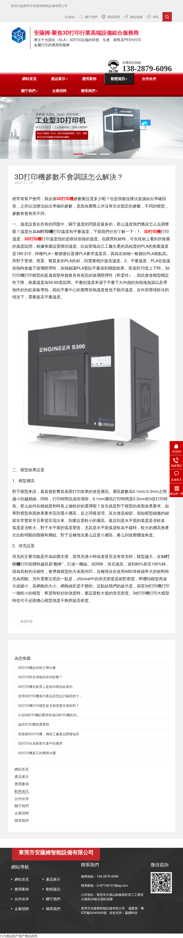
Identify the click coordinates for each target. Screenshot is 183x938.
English (70, 17)
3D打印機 (65, 198)
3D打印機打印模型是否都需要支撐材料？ (48, 705)
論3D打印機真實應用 (33, 724)
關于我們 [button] (28, 90)
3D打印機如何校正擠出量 (37, 667)
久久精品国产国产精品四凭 (18, 936)
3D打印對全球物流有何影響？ (40, 676)
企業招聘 (59, 90)
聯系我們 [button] (88, 90)
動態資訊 (22, 791)
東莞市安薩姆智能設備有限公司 (103, 908)
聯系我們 (114, 17)
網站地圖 (136, 17)
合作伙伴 (149, 78)
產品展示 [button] (58, 78)
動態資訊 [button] (118, 78)
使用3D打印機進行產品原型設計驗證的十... (50, 695)
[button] (78, 154)
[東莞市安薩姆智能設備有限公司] (18, 35)
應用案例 (89, 78)
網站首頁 (29, 78)
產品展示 (22, 776)
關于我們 (91, 17)
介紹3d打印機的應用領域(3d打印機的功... (48, 714)
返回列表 (26, 621)
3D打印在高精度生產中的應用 (40, 743)
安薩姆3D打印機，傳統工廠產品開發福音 (48, 733)
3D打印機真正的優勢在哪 (37, 752)
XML (156, 17)
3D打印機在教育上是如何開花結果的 (45, 686)
